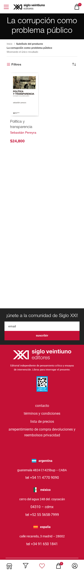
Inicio (10, 43)
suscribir (42, 335)
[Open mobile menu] (6, 7)
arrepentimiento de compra (30, 429)
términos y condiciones (42, 413)
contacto (42, 406)
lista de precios (42, 421)
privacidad (51, 435)
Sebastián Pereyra (23, 132)
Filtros (16, 64)
